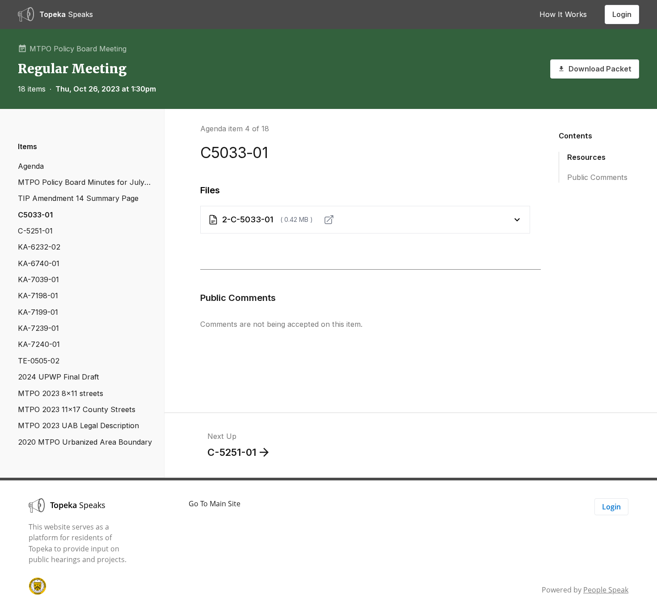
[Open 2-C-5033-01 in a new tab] (329, 219)
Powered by (585, 590)
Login (622, 14)
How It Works (563, 14)
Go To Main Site (214, 504)
